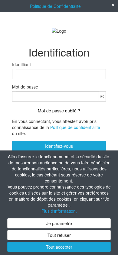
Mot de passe (25, 87)
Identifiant (21, 64)
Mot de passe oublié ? (59, 111)
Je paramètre (59, 223)
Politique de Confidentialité (55, 6)
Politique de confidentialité (75, 127)
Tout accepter (59, 247)
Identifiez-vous (59, 146)
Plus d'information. (59, 211)
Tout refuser (59, 235)
